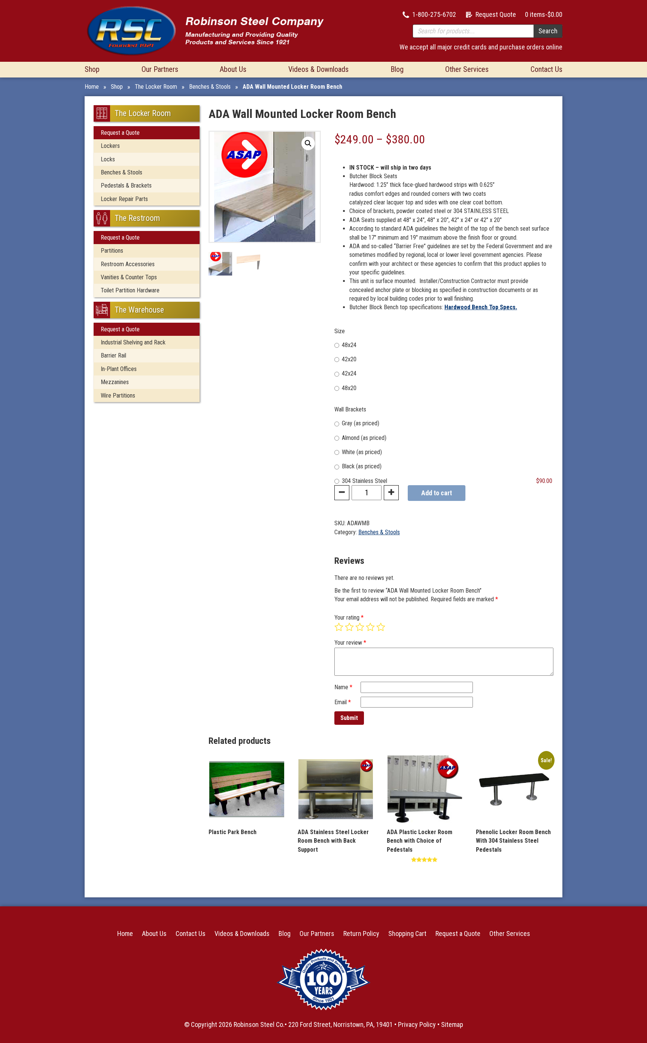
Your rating (349, 617)
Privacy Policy (417, 1024)
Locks (108, 159)
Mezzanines (115, 382)
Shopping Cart (407, 933)
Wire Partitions (118, 395)
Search (548, 31)
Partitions (112, 250)
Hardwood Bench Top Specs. (480, 307)
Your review (350, 642)
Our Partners (160, 69)
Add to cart (436, 493)
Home (92, 86)
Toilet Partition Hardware (130, 290)
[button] (308, 143)
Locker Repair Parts (124, 199)
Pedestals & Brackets (126, 185)
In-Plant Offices (119, 368)
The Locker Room (156, 86)
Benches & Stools (210, 86)
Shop (92, 69)
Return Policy (361, 933)
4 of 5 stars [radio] (370, 627)
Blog (397, 69)
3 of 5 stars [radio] (359, 627)
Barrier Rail (113, 355)
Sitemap (452, 1024)
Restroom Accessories (128, 264)
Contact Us (546, 69)
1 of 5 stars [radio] (338, 627)
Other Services (467, 69)
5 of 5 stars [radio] (380, 627)
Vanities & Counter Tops (129, 277)
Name (343, 687)
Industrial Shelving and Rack (133, 342)
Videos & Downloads (318, 69)
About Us (233, 69)
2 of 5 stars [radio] (349, 627)
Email (342, 702)
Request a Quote (120, 132)
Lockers (110, 145)
